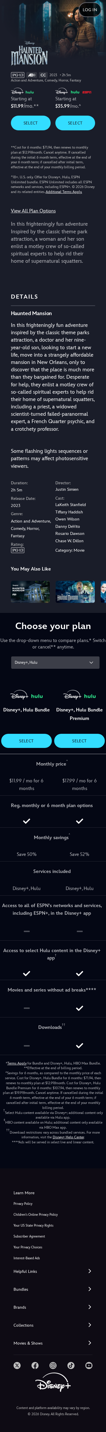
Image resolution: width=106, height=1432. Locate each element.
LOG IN (90, 9)
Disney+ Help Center (68, 1137)
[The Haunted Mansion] (75, 592)
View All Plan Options (33, 211)
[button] (53, 1271)
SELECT (31, 123)
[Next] (96, 591)
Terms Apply (16, 1063)
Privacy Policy (23, 1204)
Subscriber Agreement (29, 1236)
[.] (17, 1365)
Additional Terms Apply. (64, 192)
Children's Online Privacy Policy (36, 1215)
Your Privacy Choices (28, 1247)
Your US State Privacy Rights (33, 1226)
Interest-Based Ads (27, 1258)
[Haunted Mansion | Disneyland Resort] (30, 592)
